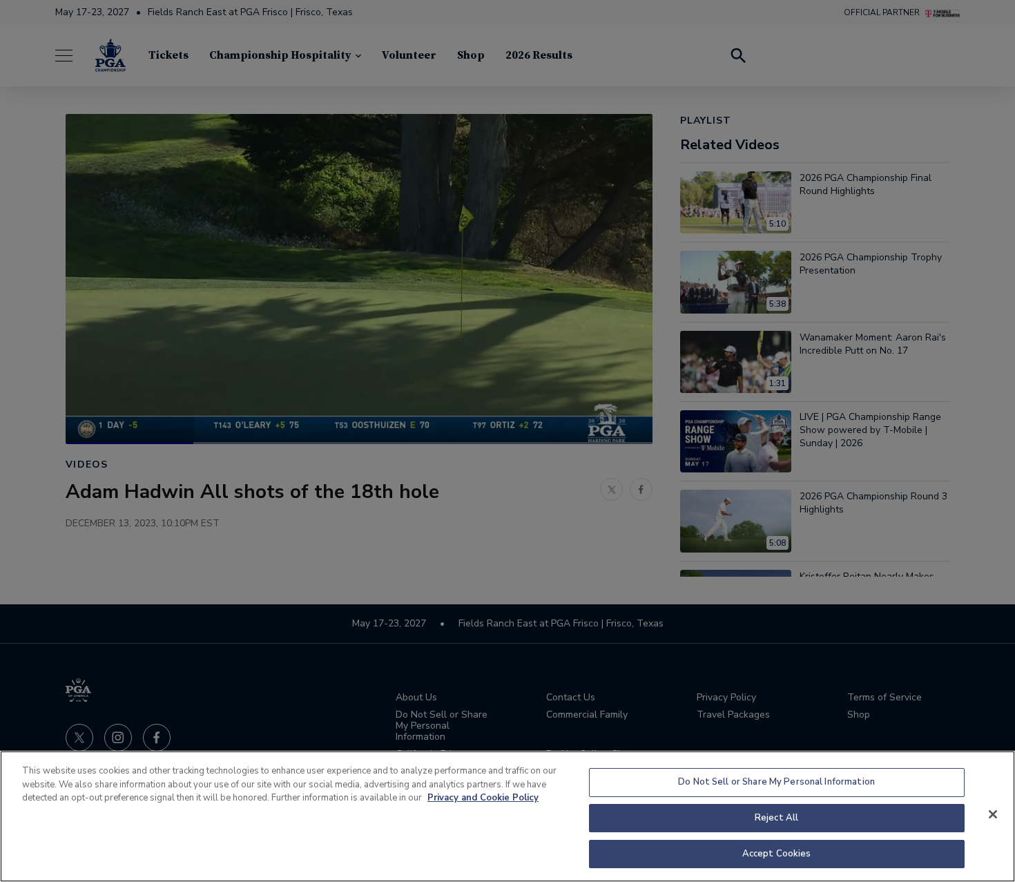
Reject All (776, 818)
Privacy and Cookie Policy (483, 798)
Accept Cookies (776, 853)
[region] (507, 816)
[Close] (993, 814)
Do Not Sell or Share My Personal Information (776, 782)
